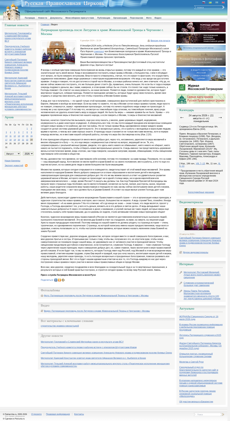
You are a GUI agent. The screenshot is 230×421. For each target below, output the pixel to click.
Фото (148, 18)
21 (23, 140)
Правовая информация (58, 414)
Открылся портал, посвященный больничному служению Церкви (196, 355)
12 (15, 136)
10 (6, 136)
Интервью (186, 264)
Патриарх (30, 18)
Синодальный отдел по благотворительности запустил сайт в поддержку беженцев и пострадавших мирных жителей (198, 371)
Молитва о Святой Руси (191, 362)
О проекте (36, 414)
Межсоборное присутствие (79, 18)
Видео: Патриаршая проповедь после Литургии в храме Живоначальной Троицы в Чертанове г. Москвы (97, 311)
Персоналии (136, 18)
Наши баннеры (12, 160)
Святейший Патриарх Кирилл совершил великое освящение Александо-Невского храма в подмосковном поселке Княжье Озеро (200, 242)
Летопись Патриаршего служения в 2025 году (200, 336)
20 (19, 140)
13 (19, 136)
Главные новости (17, 25)
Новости (42, 18)
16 (31, 136)
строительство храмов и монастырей (60, 326)
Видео (158, 18)
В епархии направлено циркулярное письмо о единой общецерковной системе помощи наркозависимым (200, 383)
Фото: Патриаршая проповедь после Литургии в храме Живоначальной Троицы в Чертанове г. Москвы (96, 295)
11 (11, 136)
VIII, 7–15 (200, 163)
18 (10, 140)
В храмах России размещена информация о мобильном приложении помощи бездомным (201, 327)
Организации (120, 18)
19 (15, 140)
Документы (56, 18)
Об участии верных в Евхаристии (196, 401)
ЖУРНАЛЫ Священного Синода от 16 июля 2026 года (198, 317)
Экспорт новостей (14, 165)
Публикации (103, 18)
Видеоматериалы (191, 202)
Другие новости (52, 336)
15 (27, 136)
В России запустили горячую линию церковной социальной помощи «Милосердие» (197, 394)
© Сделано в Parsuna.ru (14, 419)
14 (23, 136)
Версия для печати (160, 40)
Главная (45, 24)
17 (6, 140)
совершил (99, 51)
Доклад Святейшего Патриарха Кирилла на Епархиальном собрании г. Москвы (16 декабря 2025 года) (200, 346)
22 (27, 140)
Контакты (79, 414)
